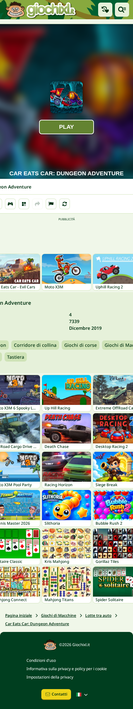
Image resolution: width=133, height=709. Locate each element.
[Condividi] (37, 203)
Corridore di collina (35, 345)
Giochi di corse (80, 345)
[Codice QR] (23, 203)
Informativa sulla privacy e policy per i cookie (66, 668)
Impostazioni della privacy (49, 677)
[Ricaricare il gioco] (64, 203)
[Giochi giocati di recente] (105, 10)
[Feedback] (51, 203)
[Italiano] (83, 694)
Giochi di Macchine (58, 615)
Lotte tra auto (98, 615)
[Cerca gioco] (122, 10)
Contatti (59, 694)
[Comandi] (10, 203)
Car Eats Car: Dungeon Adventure (37, 623)
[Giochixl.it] (40, 9)
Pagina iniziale (18, 615)
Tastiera (15, 357)
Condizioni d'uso (41, 660)
